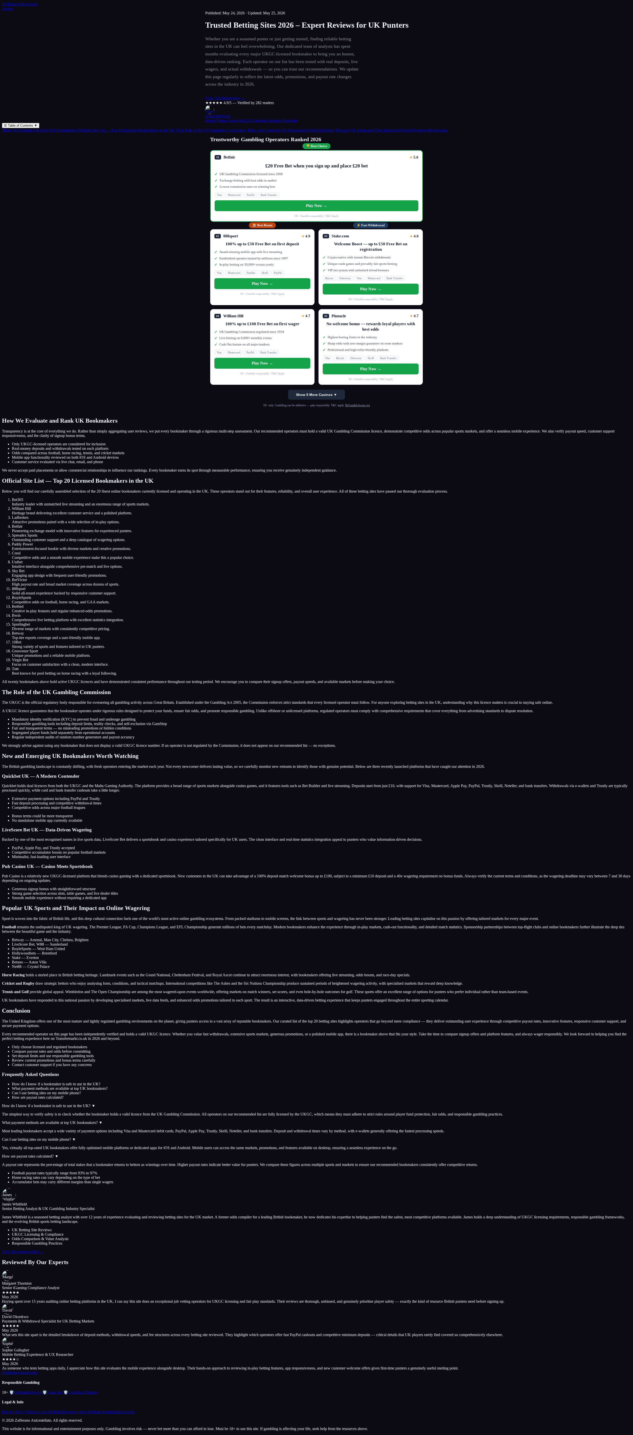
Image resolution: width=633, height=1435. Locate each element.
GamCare (52, 1392)
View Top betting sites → (225, 98)
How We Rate (90, 1412)
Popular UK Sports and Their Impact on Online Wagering (381, 130)
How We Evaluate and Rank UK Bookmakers (39, 130)
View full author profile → (23, 1252)
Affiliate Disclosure (62, 1412)
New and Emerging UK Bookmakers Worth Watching (290, 130)
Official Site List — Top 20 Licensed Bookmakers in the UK (126, 130)
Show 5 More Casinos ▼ (316, 395)
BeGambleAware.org (357, 405)
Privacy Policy (13, 1412)
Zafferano (20, 4)
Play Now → (316, 206)
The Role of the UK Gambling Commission (211, 130)
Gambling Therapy (80, 1392)
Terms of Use (36, 1412)
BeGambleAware (25, 1392)
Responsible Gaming (118, 1412)
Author (7, 8)
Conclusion (438, 130)
